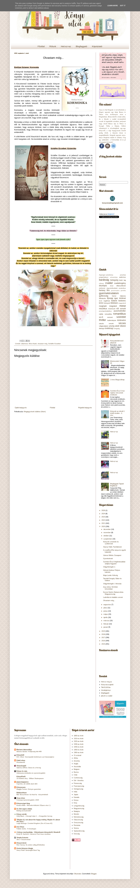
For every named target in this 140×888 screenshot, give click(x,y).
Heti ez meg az (106, 682)
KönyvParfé (21, 776)
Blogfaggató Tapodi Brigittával (117, 485)
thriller (102, 319)
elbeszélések (121, 286)
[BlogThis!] (23, 341)
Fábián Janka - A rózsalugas (26, 829)
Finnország (78, 783)
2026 (103, 510)
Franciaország (79, 786)
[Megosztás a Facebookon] (27, 341)
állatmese (24, 344)
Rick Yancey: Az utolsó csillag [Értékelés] (31, 845)
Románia (77, 825)
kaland (114, 301)
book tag (122, 280)
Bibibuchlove (22, 793)
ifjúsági (110, 298)
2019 (103, 631)
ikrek (100, 301)
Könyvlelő (20, 755)
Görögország (78, 789)
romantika (108, 314)
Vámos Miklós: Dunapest (112, 555)
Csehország (78, 778)
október (106, 536)
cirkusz (101, 283)
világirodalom (103, 326)
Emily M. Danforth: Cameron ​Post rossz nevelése (34, 834)
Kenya (76, 800)
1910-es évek (78, 738)
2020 (103, 526)
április (105, 617)
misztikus (103, 308)
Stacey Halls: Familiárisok (112, 547)
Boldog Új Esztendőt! (24, 811)
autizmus (122, 277)
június (105, 611)
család (109, 282)
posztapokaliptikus (105, 311)
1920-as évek (78, 741)
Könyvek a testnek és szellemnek (111, 543)
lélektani (114, 303)
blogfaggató (105, 693)
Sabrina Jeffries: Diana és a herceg (29, 768)
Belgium (77, 769)
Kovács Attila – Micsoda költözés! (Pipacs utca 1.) (34, 805)
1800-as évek (78, 736)
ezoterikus (122, 288)
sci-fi (101, 317)
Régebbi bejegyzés (85, 408)
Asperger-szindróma (106, 275)
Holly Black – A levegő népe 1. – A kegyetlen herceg (34, 816)
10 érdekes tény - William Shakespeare (30, 778)
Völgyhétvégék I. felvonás (112, 584)
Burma (76, 772)
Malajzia (77, 811)
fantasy (102, 290)
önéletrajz (109, 328)
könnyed (107, 303)
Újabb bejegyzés (21, 408)
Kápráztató (97, 46)
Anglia (76, 764)
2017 (103, 637)
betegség (114, 280)
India (75, 792)
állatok (123, 326)
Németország (78, 817)
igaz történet (120, 298)
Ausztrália (77, 766)
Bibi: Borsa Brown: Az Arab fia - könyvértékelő (32, 794)
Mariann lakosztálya (24, 750)
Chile (75, 775)
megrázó (113, 306)
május (105, 614)
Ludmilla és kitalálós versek (113, 597)
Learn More (112, 6)
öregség (117, 328)
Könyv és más (22, 771)
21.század (77, 755)
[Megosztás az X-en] (25, 341)
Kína (75, 803)
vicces (122, 323)
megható (103, 306)
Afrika (76, 758)
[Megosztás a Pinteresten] (29, 341)
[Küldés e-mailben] (20, 341)
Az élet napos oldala (24, 809)
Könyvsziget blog (23, 803)
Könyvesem (21, 787)
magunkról (122, 303)
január (105, 627)
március (106, 620)
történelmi (121, 320)
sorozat (110, 317)
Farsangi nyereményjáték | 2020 (28, 800)
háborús (123, 296)
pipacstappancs (23, 782)
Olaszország (78, 820)
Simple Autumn (22, 837)
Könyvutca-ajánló (107, 684)
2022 (103, 520)
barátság (104, 279)
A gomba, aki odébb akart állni (27, 784)
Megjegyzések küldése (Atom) (35, 411)
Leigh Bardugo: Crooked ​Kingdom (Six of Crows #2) (34, 823)
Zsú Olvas (20, 827)
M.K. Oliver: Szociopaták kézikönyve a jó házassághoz (35, 757)
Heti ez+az (66, 46)
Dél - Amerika (78, 780)
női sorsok (121, 308)
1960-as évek (78, 752)
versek (111, 323)
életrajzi (101, 328)
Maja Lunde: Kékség (110, 575)
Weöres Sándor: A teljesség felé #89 (29, 751)
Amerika (77, 761)
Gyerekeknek (108, 558)
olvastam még (42, 344)
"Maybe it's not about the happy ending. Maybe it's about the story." (38, 820)
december (107, 529)
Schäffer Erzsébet (54, 344)
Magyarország (79, 808)
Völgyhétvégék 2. (109, 567)
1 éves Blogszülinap (117, 380)
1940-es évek (78, 747)
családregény (120, 283)
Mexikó (76, 814)
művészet (111, 309)
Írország (77, 834)
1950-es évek (78, 750)
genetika (123, 290)
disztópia (103, 286)
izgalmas (107, 301)
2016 (103, 641)
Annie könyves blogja (25, 848)
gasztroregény (115, 290)
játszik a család (106, 696)
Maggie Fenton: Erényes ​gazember (29, 789)
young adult (114, 326)
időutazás (102, 298)
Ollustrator (77, 874)
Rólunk (52, 46)
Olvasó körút (21, 843)
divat (111, 286)
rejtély (101, 314)
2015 (103, 644)
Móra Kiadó (33, 344)
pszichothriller (120, 311)
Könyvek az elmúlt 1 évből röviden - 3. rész (117, 413)
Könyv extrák (22, 814)
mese (122, 305)
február (106, 624)
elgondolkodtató (112, 288)
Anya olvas (21, 798)
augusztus (107, 604)
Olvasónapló (21, 766)
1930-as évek (78, 744)
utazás (101, 323)
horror (114, 296)
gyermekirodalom (109, 293)
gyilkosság (103, 296)
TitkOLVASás (106, 687)
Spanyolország (79, 831)
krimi (101, 303)
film (108, 290)
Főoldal (41, 46)
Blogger (93, 874)
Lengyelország (79, 806)
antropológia (114, 277)
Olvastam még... (109, 600)
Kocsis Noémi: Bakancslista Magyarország (113, 593)
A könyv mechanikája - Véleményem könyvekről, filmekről (38, 832)
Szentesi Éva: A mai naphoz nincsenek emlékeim (117, 393)
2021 (103, 523)
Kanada (76, 797)
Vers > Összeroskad (23, 839)
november (107, 532)
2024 (103, 514)
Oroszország (78, 822)
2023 (103, 517)
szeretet (121, 316)
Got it (123, 6)
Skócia (76, 828)
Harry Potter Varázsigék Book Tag (28, 850)
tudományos (111, 320)
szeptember (107, 539)
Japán (76, 794)
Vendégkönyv (106, 690)
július (105, 608)
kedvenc (122, 301)
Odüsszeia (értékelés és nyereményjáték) (31, 773)
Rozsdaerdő (21, 762)
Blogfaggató (81, 46)
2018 (103, 634)
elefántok (102, 288)
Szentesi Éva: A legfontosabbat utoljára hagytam (114, 563)
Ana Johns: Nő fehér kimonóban (110, 588)
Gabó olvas (21, 760)
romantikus (119, 313)
